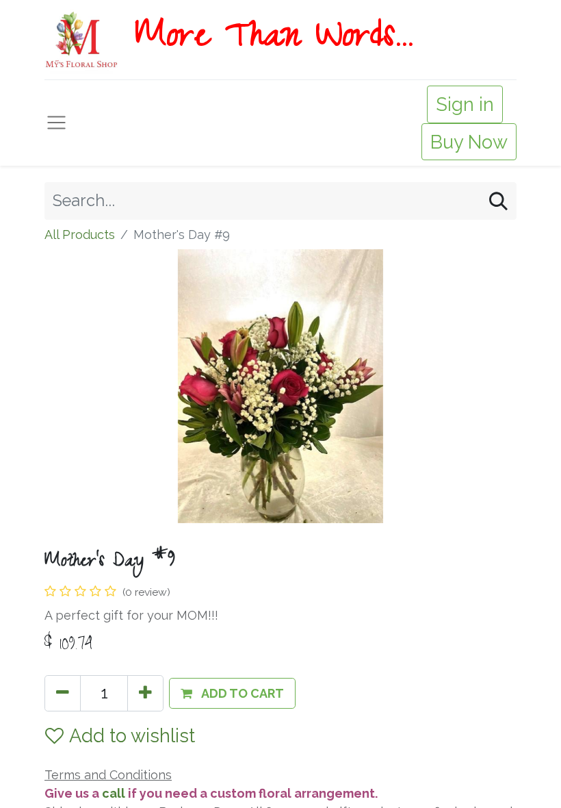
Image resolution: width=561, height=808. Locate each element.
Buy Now (469, 142)
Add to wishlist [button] (132, 735)
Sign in (465, 104)
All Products (79, 234)
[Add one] (145, 693)
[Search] (498, 201)
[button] (232, 693)
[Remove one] (62, 693)
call (115, 793)
